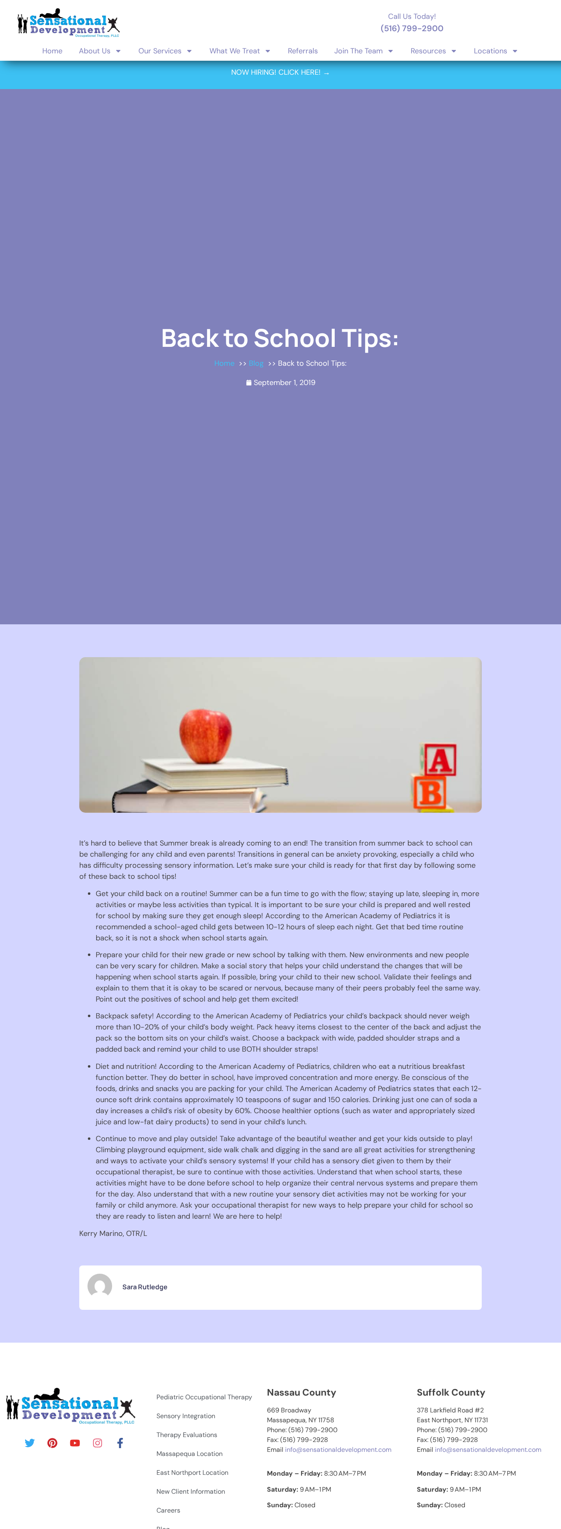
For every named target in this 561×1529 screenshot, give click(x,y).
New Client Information (190, 1491)
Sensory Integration (185, 1416)
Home (52, 51)
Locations (490, 51)
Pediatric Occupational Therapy (204, 1397)
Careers (168, 1510)
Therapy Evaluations (186, 1434)
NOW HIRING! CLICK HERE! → (280, 72)
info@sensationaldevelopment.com (338, 1449)
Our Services (160, 51)
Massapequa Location (189, 1453)
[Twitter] (30, 1443)
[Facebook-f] (120, 1443)
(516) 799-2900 (412, 28)
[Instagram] (97, 1443)
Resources (428, 51)
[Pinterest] (52, 1443)
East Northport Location (192, 1472)
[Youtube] (75, 1443)
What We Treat (234, 51)
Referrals (303, 51)
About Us (94, 51)
